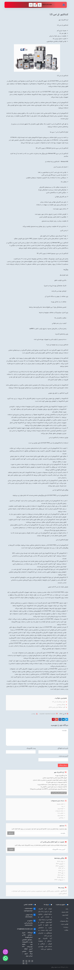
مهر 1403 (60, 873)
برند (62, 806)
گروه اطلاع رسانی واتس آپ (59, 793)
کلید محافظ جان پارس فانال (57, 707)
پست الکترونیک (31, 748)
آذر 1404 (60, 868)
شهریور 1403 (59, 864)
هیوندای (23, 891)
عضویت (11, 849)
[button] (40, 5)
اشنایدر (56, 891)
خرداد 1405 (60, 877)
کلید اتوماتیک (16, 891)
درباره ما (66, 927)
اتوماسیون (60, 808)
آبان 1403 (60, 875)
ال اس (28, 891)
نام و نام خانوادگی (63, 748)
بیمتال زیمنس (61, 705)
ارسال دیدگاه (63, 765)
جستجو (11, 833)
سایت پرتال (54, 967)
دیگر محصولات (59, 811)
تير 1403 (60, 871)
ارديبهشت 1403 (59, 880)
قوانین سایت (64, 924)
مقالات (33, 714)
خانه (67, 909)
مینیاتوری (39, 891)
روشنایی (61, 818)
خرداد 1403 (60, 861)
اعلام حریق (60, 815)
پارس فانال (50, 891)
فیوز (44, 891)
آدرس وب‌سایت (63, 756)
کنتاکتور (63, 891)
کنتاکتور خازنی (63, 893)
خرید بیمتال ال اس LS (59, 702)
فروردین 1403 (59, 866)
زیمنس (33, 891)
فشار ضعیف (60, 804)
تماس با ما (60, 813)
